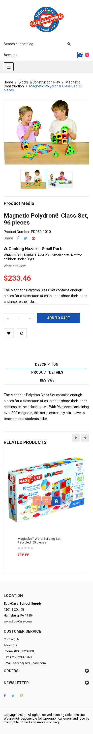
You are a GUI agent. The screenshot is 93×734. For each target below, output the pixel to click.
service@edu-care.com (29, 663)
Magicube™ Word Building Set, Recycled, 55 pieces (39, 540)
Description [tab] (46, 364)
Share (18, 238)
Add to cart (58, 318)
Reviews (47, 380)
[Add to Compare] (22, 333)
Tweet (25, 238)
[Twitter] (13, 696)
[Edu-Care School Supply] (46, 19)
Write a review (15, 266)
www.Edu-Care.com (18, 621)
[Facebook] (5, 696)
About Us (10, 645)
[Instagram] (21, 696)
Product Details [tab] (47, 372)
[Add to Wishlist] (9, 333)
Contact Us (12, 639)
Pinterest (33, 238)
